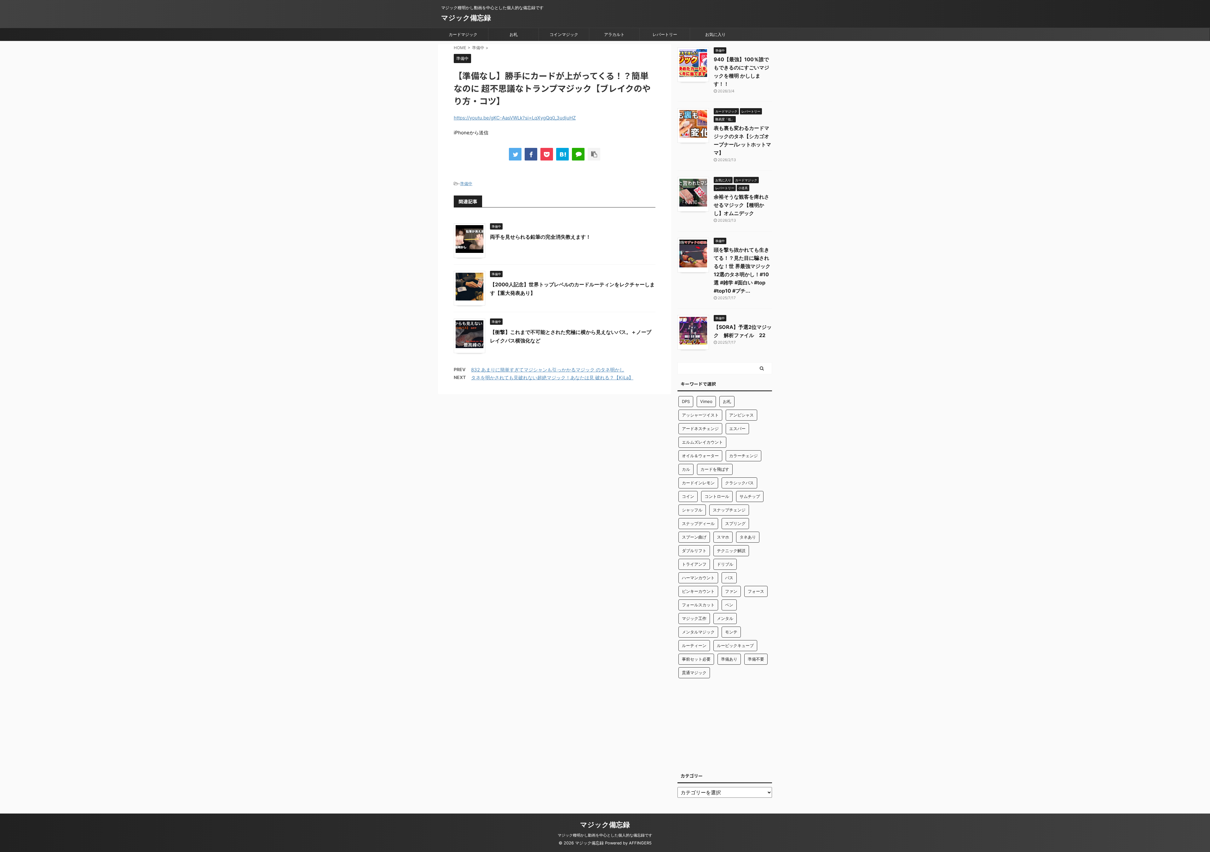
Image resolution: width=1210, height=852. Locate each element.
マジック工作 (694, 618)
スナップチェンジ (729, 509)
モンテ (731, 631)
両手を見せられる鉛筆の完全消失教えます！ (540, 237)
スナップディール (698, 523)
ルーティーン (694, 645)
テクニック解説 (731, 550)
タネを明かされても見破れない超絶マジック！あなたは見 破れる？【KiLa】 (552, 378)
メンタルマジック (698, 631)
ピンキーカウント (698, 591)
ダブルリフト (694, 550)
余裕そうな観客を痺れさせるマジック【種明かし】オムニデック (741, 205)
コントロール (717, 496)
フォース (756, 591)
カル (686, 469)
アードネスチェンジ (700, 428)
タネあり (748, 537)
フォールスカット (698, 604)
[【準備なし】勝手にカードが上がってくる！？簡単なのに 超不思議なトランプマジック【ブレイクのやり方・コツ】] (562, 154)
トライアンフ (694, 564)
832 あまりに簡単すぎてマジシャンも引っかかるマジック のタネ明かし (547, 370)
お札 (514, 34)
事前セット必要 (696, 659)
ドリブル (725, 564)
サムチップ (750, 496)
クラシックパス (739, 482)
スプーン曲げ (694, 537)
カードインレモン (698, 482)
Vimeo (706, 401)
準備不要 (756, 659)
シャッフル (692, 509)
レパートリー (665, 34)
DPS (686, 401)
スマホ (723, 537)
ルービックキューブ (735, 645)
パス (729, 577)
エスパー (737, 428)
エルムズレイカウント (702, 442)
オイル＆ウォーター (700, 455)
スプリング (735, 523)
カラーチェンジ (743, 455)
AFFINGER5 (640, 843)
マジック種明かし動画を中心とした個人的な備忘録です (605, 835)
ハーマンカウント (698, 577)
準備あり (729, 659)
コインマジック (564, 34)
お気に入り (715, 34)
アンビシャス (741, 414)
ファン (731, 591)
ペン (729, 604)
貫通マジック (694, 672)
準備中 (466, 183)
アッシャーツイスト (700, 414)
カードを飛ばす (714, 469)
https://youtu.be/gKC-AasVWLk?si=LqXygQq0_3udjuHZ (515, 118)
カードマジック (463, 34)
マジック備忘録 (466, 18)
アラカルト (614, 34)
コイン (688, 496)
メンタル (725, 618)
